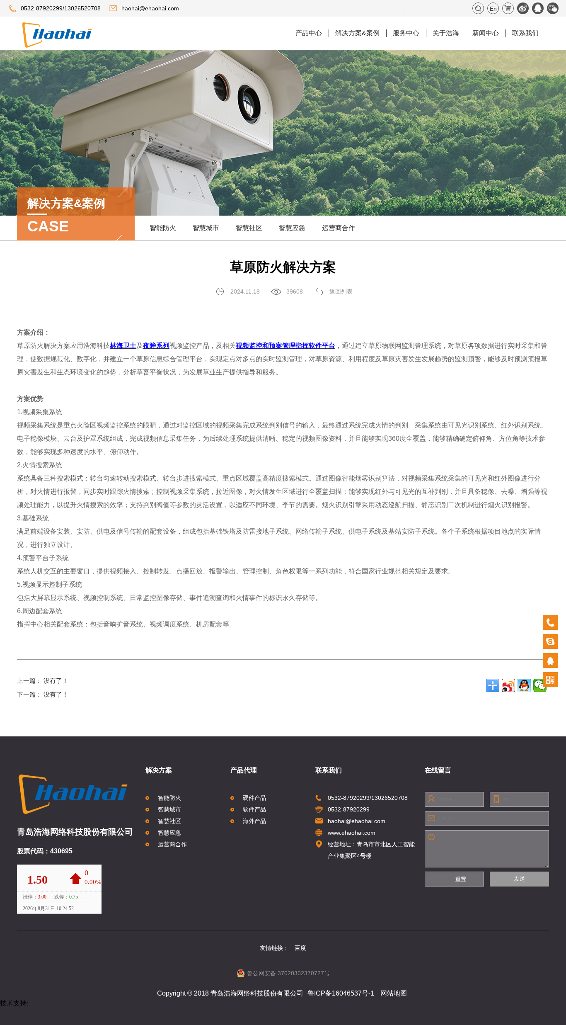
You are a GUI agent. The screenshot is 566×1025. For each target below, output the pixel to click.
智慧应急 (292, 227)
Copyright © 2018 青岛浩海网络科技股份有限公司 (230, 993)
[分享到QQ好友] (524, 685)
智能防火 (163, 227)
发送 (519, 879)
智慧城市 (206, 227)
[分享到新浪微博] (508, 685)
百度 (300, 948)
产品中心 (308, 32)
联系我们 (525, 32)
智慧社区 (249, 227)
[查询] (405, 9)
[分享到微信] (540, 685)
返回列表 (341, 291)
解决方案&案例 (357, 32)
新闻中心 (485, 32)
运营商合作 (338, 227)
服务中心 (406, 32)
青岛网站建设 (50, 1003)
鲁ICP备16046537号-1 (340, 993)
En (493, 8)
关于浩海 (446, 32)
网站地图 (393, 993)
